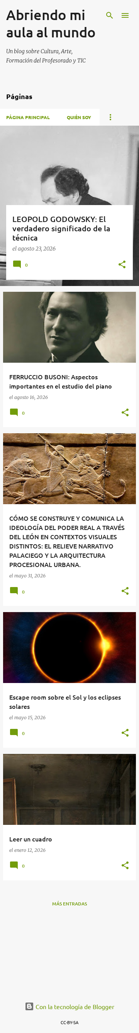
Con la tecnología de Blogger (74, 1006)
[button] (122, 265)
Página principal (28, 117)
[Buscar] (109, 15)
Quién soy (79, 117)
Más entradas (69, 903)
